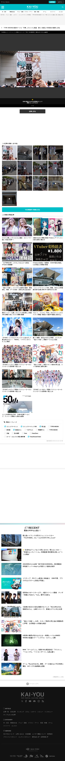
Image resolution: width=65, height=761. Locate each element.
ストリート (6, 726)
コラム (27, 712)
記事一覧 (6, 712)
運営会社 (34, 737)
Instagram (39, 701)
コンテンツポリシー (24, 737)
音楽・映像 (43, 723)
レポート (15, 14)
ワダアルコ (29, 430)
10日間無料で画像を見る (32, 210)
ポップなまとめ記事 (9, 714)
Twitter (22, 701)
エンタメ (14, 726)
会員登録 (52, 2)
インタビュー (49, 712)
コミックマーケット (12, 426)
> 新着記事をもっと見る (58, 676)
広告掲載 (28, 734)
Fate (25, 433)
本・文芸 (6, 723)
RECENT (33, 527)
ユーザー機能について (39, 734)
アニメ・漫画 (9, 14)
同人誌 (43, 426)
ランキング (20, 712)
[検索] (62, 7)
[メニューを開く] (2, 7)
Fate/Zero (35, 433)
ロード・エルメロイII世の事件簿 (15, 436)
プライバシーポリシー (10, 737)
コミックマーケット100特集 (25, 14)
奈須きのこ (18, 430)
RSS (43, 701)
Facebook (26, 701)
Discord (34, 701)
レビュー (40, 712)
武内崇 (8, 430)
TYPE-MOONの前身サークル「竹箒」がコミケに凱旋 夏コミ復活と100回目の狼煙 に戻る (32, 28)
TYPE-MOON (54, 426)
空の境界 (16, 433)
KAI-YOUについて (8, 734)
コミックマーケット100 (30, 426)
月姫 (7, 433)
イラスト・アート (33, 723)
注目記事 (13, 712)
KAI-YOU (2, 14)
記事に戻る (32, 111)
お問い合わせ (20, 734)
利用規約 (50, 734)
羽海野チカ (41, 430)
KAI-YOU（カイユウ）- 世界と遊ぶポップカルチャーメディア (32, 7)
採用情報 (43, 737)
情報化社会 (13, 723)
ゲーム (50, 723)
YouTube (30, 701)
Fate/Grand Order (35, 436)
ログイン (60, 2)
